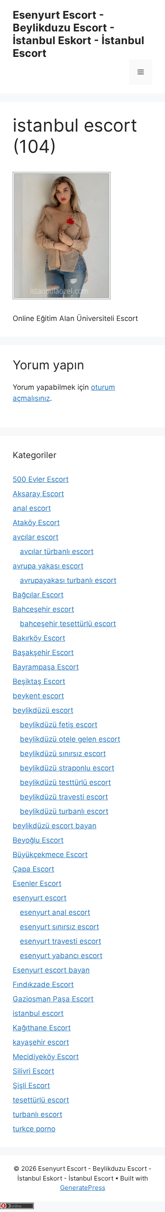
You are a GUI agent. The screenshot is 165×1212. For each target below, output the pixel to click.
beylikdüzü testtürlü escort (65, 782)
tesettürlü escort (41, 1100)
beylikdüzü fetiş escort (58, 724)
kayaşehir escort (41, 1042)
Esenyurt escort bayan (51, 970)
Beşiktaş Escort (39, 681)
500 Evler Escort (41, 479)
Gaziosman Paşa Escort (53, 999)
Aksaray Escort (38, 493)
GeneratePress (82, 1188)
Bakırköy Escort (39, 638)
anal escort (32, 508)
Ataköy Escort (36, 522)
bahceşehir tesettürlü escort (68, 623)
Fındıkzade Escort (43, 984)
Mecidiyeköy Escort (46, 1056)
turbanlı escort (37, 1114)
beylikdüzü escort (43, 710)
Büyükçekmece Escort (50, 854)
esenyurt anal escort (55, 912)
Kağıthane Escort (42, 1028)
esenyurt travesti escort (60, 941)
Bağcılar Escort (38, 595)
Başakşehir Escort (43, 652)
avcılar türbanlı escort (57, 551)
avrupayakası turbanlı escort (68, 580)
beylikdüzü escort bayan (54, 825)
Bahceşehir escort (43, 609)
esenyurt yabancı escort (61, 955)
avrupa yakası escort (48, 566)
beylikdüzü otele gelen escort (70, 739)
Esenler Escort (37, 883)
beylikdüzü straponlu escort (67, 768)
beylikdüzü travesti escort (64, 797)
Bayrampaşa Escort (46, 667)
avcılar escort (35, 537)
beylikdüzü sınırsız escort (63, 753)
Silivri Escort (33, 1071)
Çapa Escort (33, 869)
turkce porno (34, 1129)
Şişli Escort (31, 1085)
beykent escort (38, 696)
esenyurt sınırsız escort (59, 926)
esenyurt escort (39, 898)
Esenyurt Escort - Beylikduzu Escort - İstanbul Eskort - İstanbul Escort (78, 33)
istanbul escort (38, 1013)
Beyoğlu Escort (38, 840)
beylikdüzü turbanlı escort (64, 811)
